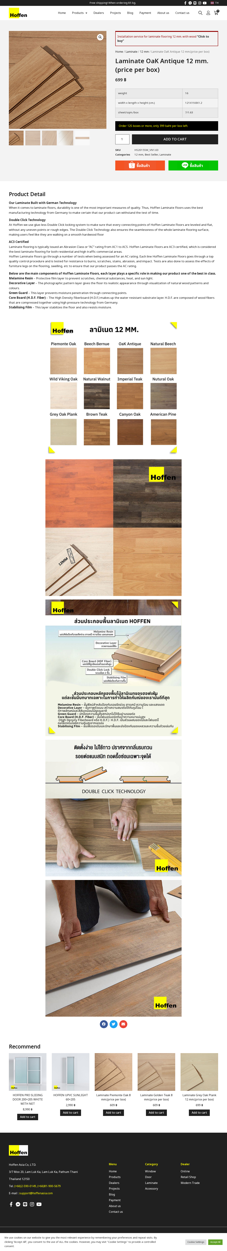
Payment (145, 13)
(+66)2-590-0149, (25, 1186)
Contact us (182, 13)
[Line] (195, 3)
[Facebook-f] (185, 3)
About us (163, 13)
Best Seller (151, 155)
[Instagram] (199, 3)
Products (78, 13)
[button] (104, 1024)
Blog (130, 13)
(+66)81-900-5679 (49, 1186)
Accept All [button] (215, 1242)
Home (62, 13)
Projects (115, 13)
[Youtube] (204, 3)
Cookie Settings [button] (195, 1242)
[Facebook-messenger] (190, 3)
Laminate (131, 52)
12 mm (144, 52)
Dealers (98, 13)
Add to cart (175, 139)
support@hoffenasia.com (36, 1193)
